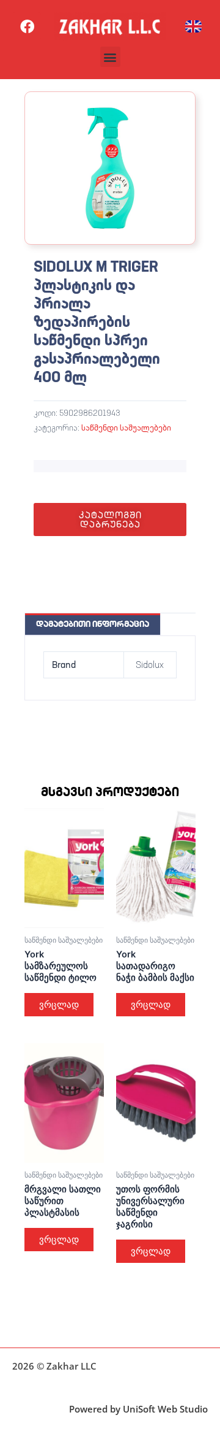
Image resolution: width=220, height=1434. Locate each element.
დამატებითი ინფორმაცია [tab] (92, 623)
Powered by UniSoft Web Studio (138, 1409)
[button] (110, 57)
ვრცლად (59, 1004)
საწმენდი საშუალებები (126, 427)
